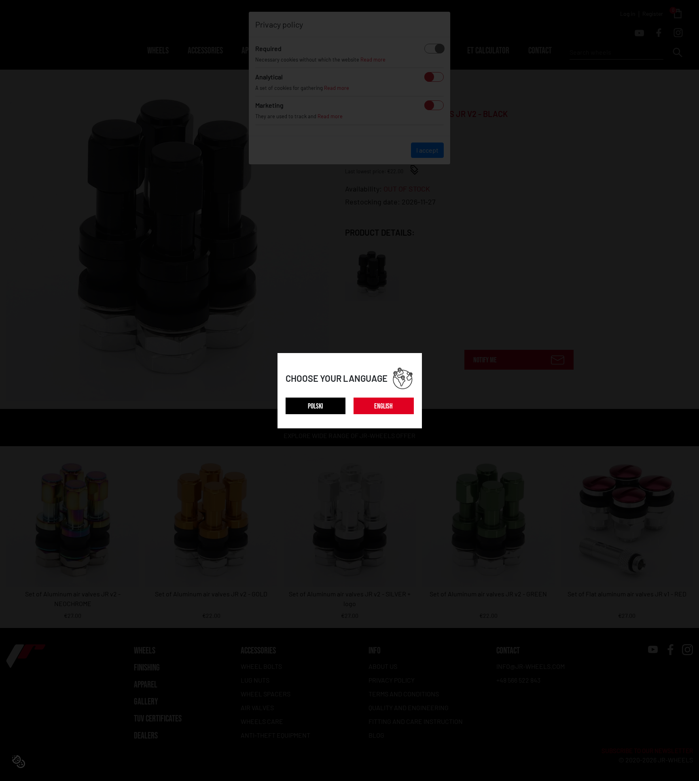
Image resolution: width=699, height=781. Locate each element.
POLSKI (315, 406)
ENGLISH (383, 406)
